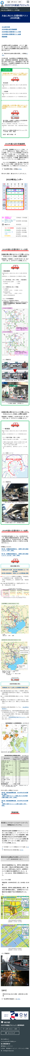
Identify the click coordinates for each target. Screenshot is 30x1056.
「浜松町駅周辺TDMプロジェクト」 (17, 717)
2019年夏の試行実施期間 (9, 29)
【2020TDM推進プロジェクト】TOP (9, 8)
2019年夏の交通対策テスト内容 (11, 32)
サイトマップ (11, 1033)
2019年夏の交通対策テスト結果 (11, 34)
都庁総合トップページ (7, 1046)
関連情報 (4, 36)
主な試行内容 (6, 27)
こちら (20, 169)
